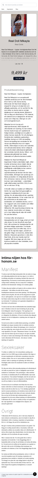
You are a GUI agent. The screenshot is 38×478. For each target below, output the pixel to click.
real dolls (19, 44)
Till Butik (19, 78)
